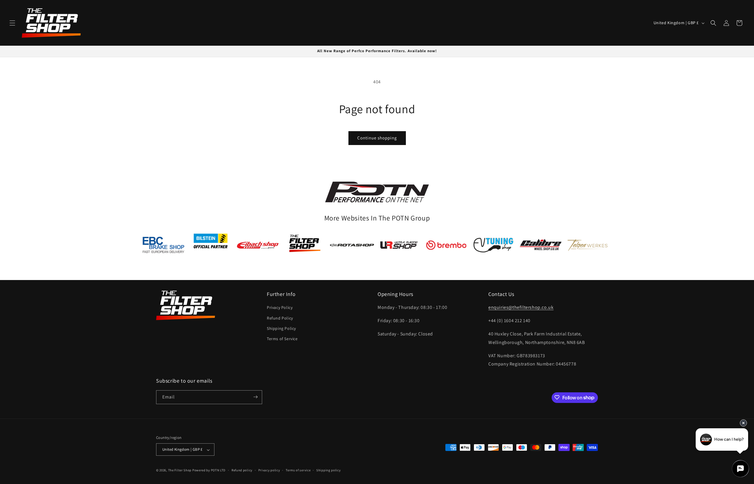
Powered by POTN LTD (209, 470)
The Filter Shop (180, 470)
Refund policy (242, 470)
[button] (12, 23)
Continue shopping (377, 138)
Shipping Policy (281, 328)
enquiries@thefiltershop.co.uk (520, 307)
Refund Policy (280, 317)
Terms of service (298, 470)
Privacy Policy (279, 307)
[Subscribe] (255, 397)
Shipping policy (328, 470)
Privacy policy (269, 470)
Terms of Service (282, 338)
